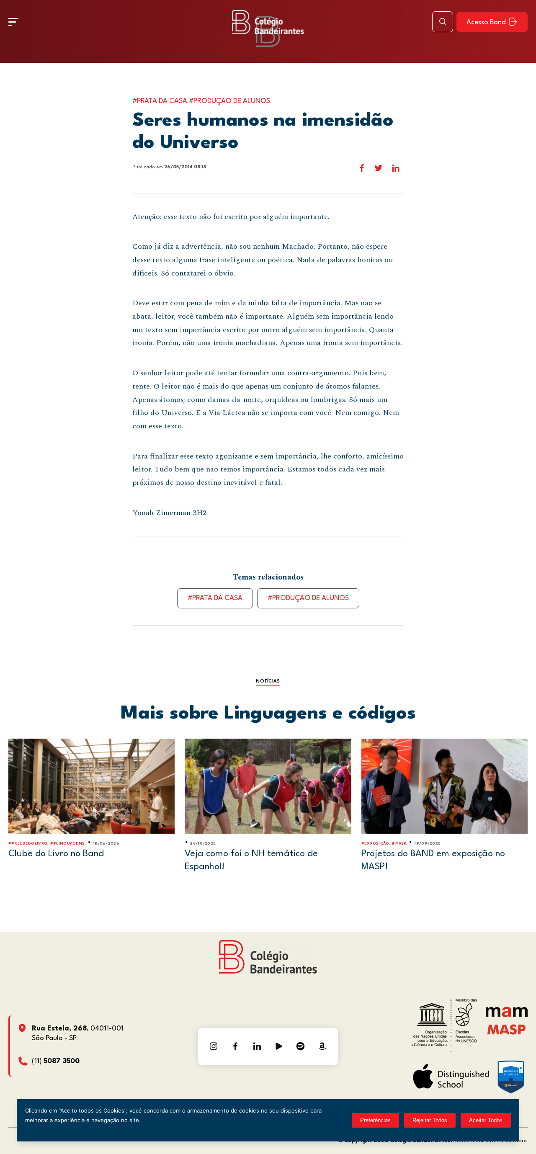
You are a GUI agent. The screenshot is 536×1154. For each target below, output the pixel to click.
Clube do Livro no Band (56, 853)
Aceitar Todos (485, 1120)
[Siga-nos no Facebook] (235, 1046)
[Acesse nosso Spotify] (300, 1046)
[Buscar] (443, 22)
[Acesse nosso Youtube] (279, 1046)
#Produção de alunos (308, 598)
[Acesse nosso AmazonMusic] (322, 1046)
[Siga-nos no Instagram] (213, 1046)
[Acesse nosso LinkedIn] (257, 1046)
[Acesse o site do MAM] (507, 1015)
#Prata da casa (215, 598)
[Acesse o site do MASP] (506, 1029)
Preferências (375, 1120)
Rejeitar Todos (429, 1120)
